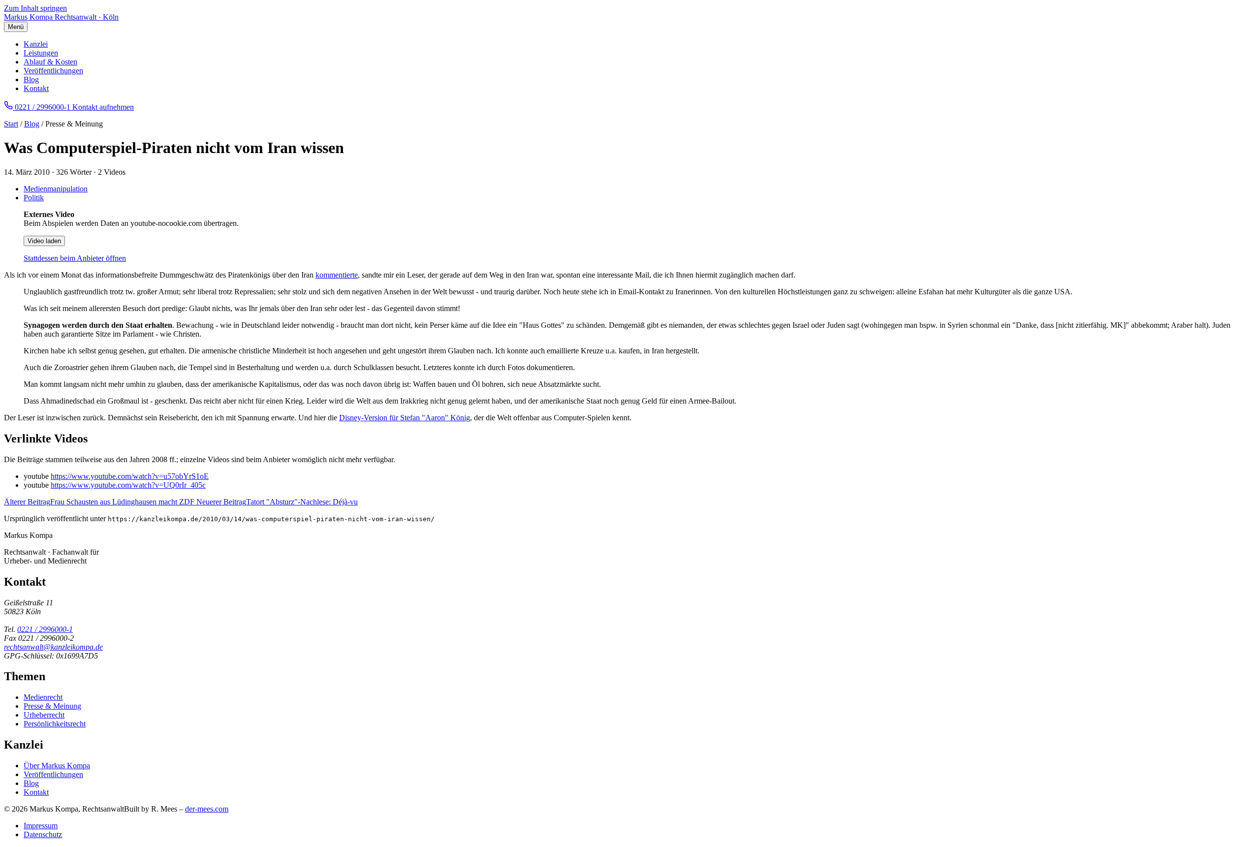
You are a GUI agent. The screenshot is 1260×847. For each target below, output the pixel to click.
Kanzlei (36, 44)
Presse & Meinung (52, 706)
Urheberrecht (44, 715)
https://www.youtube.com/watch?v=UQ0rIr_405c (128, 485)
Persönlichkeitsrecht (55, 724)
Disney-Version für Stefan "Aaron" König (404, 417)
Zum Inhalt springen (35, 8)
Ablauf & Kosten (50, 62)
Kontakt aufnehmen (103, 107)
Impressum (41, 825)
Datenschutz (43, 834)
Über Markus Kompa (57, 765)
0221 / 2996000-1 (45, 629)
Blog (31, 79)
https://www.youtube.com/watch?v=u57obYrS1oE (130, 476)
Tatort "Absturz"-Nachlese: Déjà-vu (277, 502)
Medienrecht (43, 697)
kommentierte (336, 275)
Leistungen (41, 53)
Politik (34, 197)
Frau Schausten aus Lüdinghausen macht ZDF (100, 502)
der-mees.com (206, 809)
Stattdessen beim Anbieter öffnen (75, 258)
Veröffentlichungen (53, 70)
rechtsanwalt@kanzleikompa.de (53, 647)
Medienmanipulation (56, 189)
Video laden (44, 241)
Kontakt (36, 88)
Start (11, 124)
